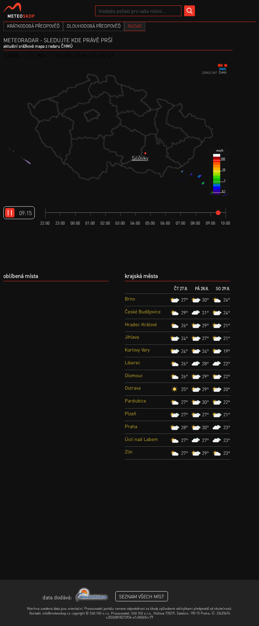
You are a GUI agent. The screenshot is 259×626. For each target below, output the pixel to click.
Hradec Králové (141, 324)
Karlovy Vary (137, 349)
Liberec (132, 362)
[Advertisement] (129, 525)
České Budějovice (143, 311)
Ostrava (133, 388)
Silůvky (140, 157)
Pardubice (135, 400)
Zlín (129, 451)
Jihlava (132, 337)
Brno (130, 298)
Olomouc (134, 375)
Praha (131, 426)
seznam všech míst (141, 596)
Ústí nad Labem (141, 439)
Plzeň (130, 413)
